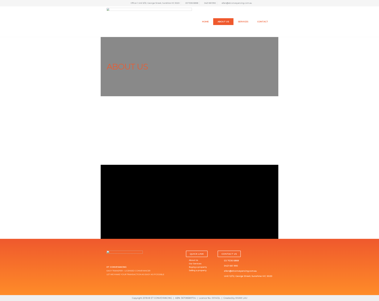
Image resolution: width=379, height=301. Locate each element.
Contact (262, 21)
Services (243, 21)
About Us (223, 21)
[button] (197, 254)
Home (205, 21)
